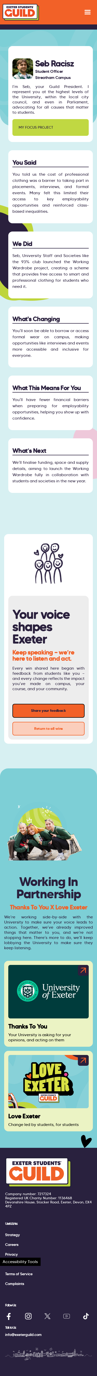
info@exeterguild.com (23, 1335)
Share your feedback (48, 710)
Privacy (11, 1254)
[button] (87, 12)
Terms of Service (19, 1274)
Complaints (14, 1283)
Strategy (12, 1234)
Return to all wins (48, 728)
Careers (11, 1244)
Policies (11, 1264)
